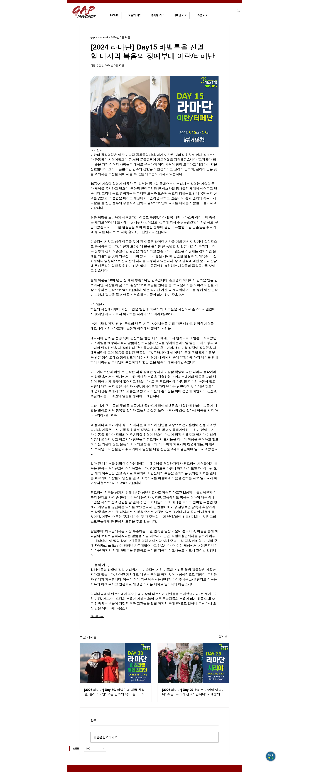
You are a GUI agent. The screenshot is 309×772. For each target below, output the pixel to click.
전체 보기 (224, 636)
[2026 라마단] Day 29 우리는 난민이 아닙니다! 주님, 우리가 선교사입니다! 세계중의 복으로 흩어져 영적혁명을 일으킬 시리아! (193, 692)
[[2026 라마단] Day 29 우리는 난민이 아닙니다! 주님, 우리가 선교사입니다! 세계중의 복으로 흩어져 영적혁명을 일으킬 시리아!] (193, 663)
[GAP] (271, 757)
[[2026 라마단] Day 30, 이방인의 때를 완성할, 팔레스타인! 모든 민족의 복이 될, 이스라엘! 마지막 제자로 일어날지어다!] (115, 663)
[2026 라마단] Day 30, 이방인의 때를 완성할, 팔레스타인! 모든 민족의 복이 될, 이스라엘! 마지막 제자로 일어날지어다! (115, 692)
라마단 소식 (97, 616)
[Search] (238, 10)
